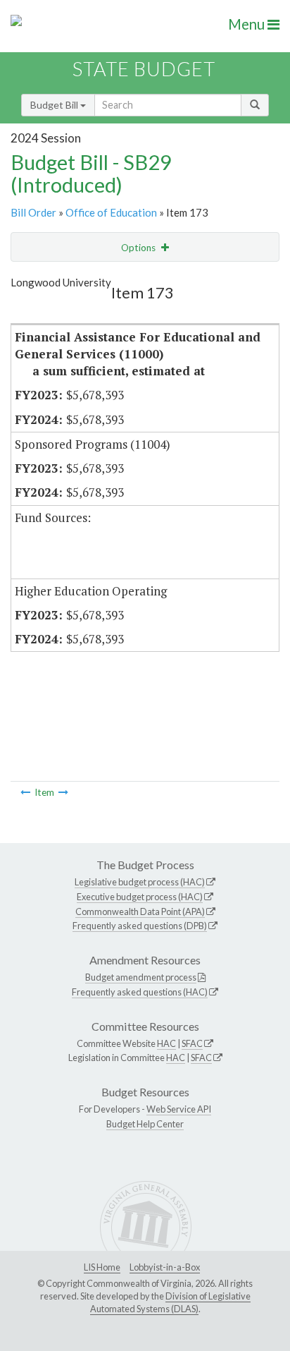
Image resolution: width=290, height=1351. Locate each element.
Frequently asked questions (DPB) (139, 925)
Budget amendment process (140, 977)
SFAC (192, 1043)
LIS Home (102, 1267)
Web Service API (178, 1109)
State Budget (143, 68)
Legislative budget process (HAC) (140, 881)
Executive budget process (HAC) (140, 896)
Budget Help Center (145, 1123)
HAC (166, 1043)
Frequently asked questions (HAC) (140, 992)
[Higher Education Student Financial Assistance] (25, 792)
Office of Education (111, 212)
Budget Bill (55, 105)
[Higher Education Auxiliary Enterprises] (63, 792)
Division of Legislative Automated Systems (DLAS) (170, 1302)
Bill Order (33, 212)
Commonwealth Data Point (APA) (140, 911)
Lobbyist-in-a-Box (165, 1267)
